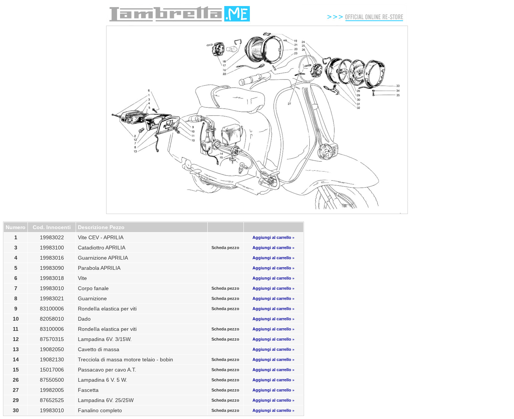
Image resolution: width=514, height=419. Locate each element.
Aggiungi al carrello (273, 237)
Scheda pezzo (225, 247)
